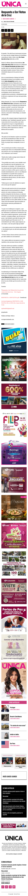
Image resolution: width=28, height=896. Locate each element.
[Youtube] (13, 886)
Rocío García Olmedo (15, 709)
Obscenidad (5, 796)
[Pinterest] (9, 30)
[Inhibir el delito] (5, 735)
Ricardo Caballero (5, 868)
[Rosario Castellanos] (5, 717)
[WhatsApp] (12, 30)
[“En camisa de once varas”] (5, 726)
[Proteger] (5, 708)
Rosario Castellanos (16, 716)
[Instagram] (6, 886)
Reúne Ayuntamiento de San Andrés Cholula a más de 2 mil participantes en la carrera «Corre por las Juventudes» (14, 807)
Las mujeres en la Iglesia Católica (20, 766)
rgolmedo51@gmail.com (7, 308)
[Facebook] (2, 30)
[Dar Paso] (5, 744)
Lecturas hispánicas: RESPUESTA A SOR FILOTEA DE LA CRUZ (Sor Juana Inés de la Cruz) (13, 303)
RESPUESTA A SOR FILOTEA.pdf (10, 297)
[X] (5, 30)
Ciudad (2, 873)
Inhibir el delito (14, 734)
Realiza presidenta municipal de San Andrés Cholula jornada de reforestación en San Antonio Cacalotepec (14, 801)
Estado (3, 880)
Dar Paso (12, 743)
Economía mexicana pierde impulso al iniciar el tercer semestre (13, 866)
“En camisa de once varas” (18, 725)
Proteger (12, 707)
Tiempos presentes (7, 766)
